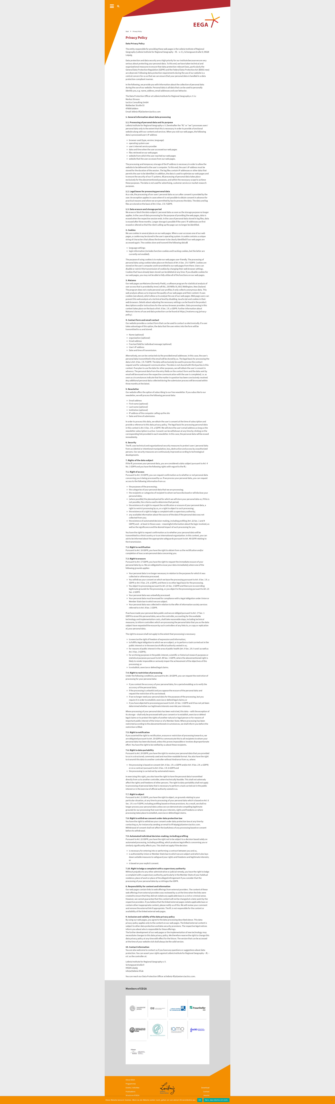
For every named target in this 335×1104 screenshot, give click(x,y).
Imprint (206, 1095)
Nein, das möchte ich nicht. (216, 1100)
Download (205, 1087)
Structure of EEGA (132, 1095)
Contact (206, 1091)
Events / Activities (132, 1087)
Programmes (131, 1084)
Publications (130, 1091)
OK (200, 1100)
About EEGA (130, 1080)
